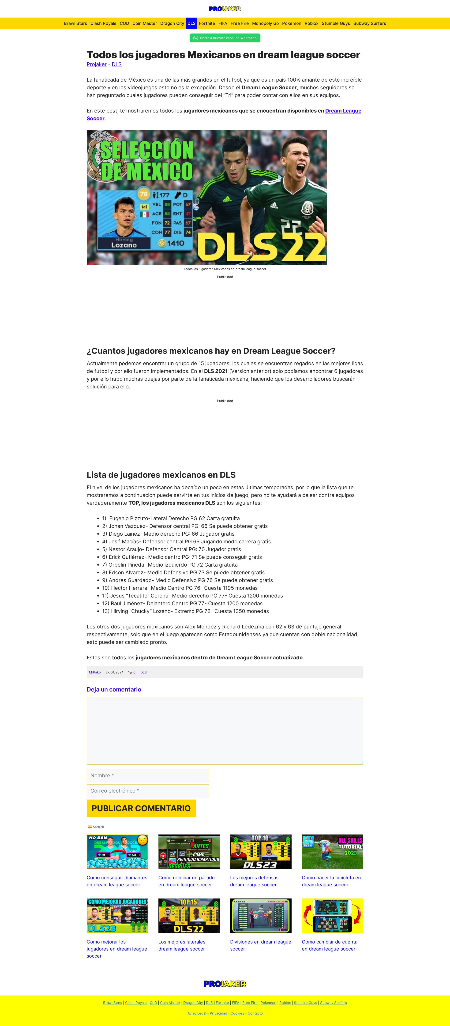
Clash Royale (103, 23)
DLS (192, 23)
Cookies (237, 1013)
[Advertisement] (225, 312)
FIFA (222, 23)
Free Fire (240, 23)
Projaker (97, 64)
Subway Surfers (369, 23)
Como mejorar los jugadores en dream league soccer (117, 949)
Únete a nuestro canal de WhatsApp (228, 38)
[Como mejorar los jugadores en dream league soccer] (117, 929)
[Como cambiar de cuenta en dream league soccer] (332, 929)
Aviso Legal (197, 1013)
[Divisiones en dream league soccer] (261, 929)
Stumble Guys (336, 23)
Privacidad (218, 1013)
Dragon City (172, 23)
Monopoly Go (265, 23)
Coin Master (144, 23)
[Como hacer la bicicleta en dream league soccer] (332, 865)
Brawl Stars (75, 23)
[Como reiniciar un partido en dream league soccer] (189, 865)
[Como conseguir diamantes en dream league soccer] (117, 865)
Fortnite (207, 23)
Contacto (255, 1013)
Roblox (312, 23)
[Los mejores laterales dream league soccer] (189, 929)
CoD (153, 1002)
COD (124, 23)
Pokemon (291, 23)
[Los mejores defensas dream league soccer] (261, 865)
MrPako (95, 672)
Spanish (98, 826)
